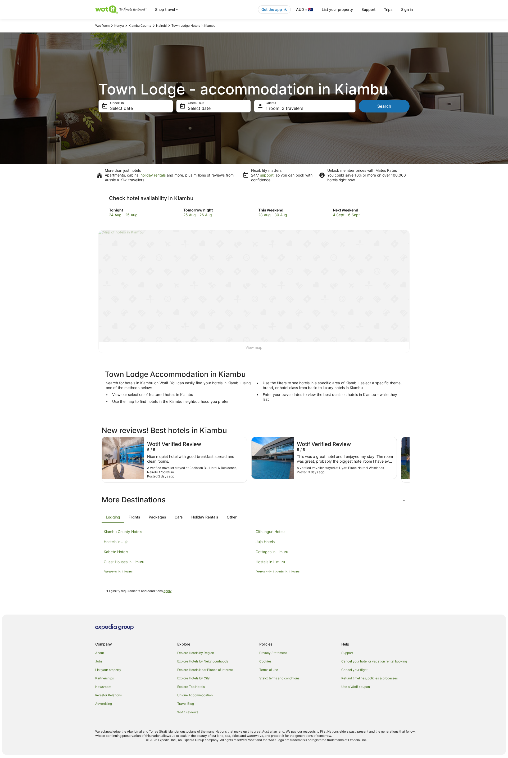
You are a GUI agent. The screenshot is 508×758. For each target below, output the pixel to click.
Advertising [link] (103, 704)
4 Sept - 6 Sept (346, 215)
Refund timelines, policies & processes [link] (369, 678)
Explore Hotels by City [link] (193, 678)
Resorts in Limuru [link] (118, 572)
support (267, 175)
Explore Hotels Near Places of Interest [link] (205, 670)
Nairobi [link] (161, 26)
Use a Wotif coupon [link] (355, 687)
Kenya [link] (119, 26)
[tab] (113, 517)
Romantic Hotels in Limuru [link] (278, 572)
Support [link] (347, 653)
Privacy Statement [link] (273, 653)
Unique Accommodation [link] (195, 695)
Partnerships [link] (104, 678)
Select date (121, 108)
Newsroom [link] (103, 687)
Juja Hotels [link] (265, 541)
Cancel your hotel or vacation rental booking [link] (374, 661)
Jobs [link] (98, 661)
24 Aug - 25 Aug (123, 215)
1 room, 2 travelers (284, 108)
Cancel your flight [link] (354, 670)
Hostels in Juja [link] (116, 541)
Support (368, 9)
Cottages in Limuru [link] (272, 551)
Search (384, 106)
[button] (254, 499)
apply (167, 591)
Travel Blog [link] (185, 704)
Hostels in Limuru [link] (270, 562)
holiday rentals (153, 175)
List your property (337, 9)
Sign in (407, 9)
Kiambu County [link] (140, 26)
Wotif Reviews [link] (187, 712)
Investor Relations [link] (108, 695)
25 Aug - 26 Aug (197, 215)
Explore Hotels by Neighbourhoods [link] (202, 661)
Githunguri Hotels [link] (270, 531)
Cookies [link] (265, 661)
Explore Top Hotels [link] (191, 687)
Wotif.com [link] (102, 26)
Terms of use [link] (268, 670)
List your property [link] (108, 670)
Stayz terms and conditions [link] (279, 678)
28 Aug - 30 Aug (272, 215)
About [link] (99, 653)
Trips (388, 9)
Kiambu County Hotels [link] (123, 531)
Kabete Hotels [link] (116, 551)
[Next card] (409, 459)
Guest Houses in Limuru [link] (124, 562)
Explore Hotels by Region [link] (195, 653)
